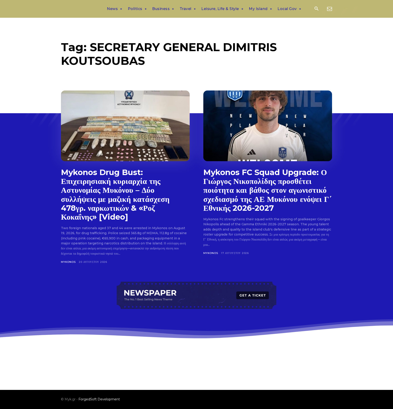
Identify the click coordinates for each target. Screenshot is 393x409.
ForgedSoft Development (99, 399)
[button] (316, 9)
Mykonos (68, 261)
